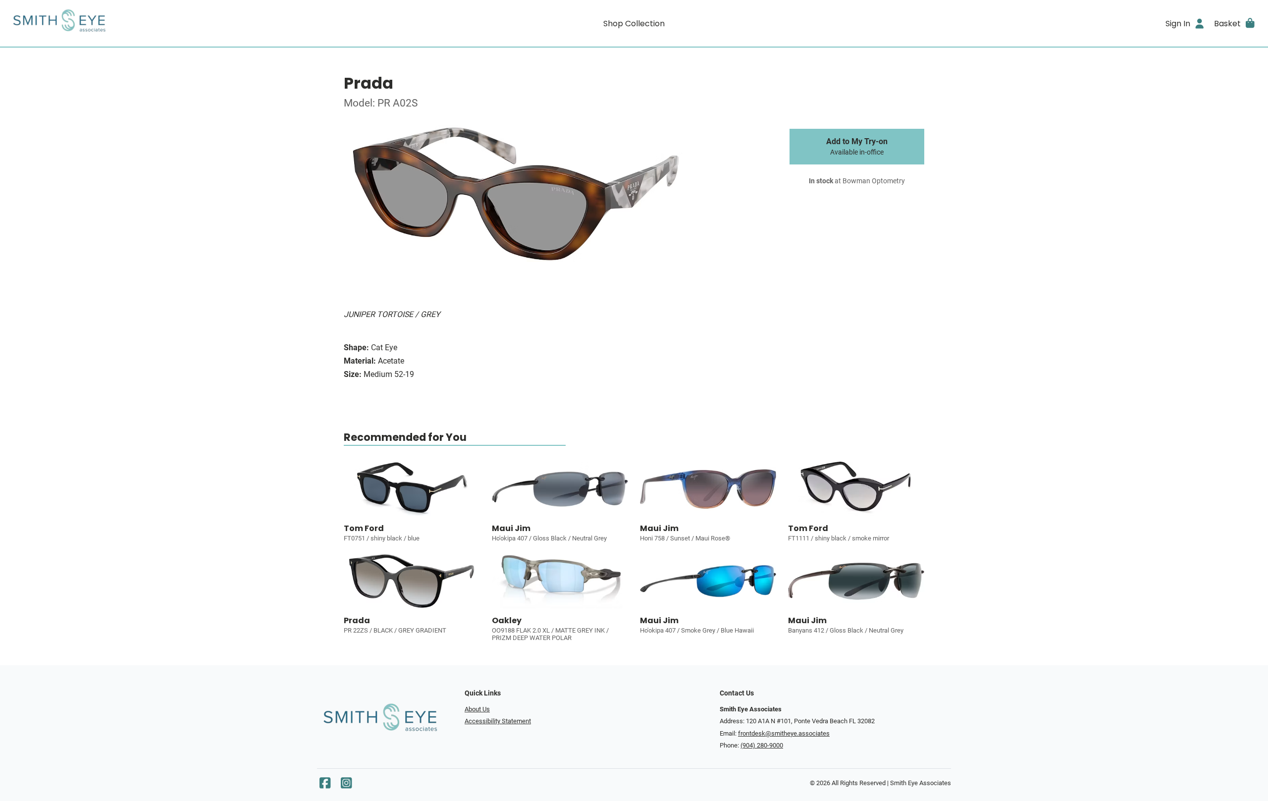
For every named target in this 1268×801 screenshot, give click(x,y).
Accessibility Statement (498, 721)
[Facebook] (325, 785)
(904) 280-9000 (761, 745)
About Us (477, 709)
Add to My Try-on (857, 147)
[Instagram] (346, 785)
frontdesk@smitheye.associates (784, 733)
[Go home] (164, 23)
